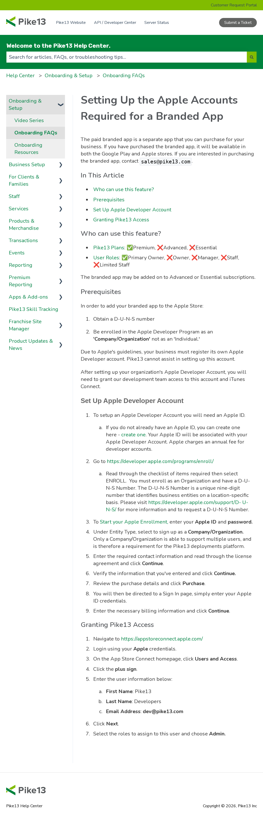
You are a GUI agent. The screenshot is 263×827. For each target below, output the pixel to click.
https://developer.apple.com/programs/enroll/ (160, 461)
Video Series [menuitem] (29, 120)
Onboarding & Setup (68, 75)
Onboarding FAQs (124, 75)
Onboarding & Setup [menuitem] (25, 104)
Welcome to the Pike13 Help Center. (58, 45)
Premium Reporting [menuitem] (20, 281)
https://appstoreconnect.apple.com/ (162, 638)
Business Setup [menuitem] (27, 164)
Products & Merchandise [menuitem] (24, 225)
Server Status (156, 22)
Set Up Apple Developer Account (132, 209)
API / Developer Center (115, 22)
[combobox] (126, 57)
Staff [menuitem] (14, 196)
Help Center (20, 75)
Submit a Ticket (238, 22)
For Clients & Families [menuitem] (24, 180)
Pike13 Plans (108, 247)
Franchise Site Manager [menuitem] (25, 325)
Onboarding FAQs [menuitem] (35, 132)
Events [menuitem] (17, 252)
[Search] (252, 57)
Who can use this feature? (123, 189)
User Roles (106, 257)
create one (133, 434)
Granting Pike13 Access (121, 219)
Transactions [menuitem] (23, 240)
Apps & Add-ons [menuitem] (28, 296)
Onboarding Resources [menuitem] (28, 149)
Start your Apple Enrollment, (134, 521)
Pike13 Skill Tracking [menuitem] (33, 309)
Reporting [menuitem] (20, 265)
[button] (61, 100)
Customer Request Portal (234, 5)
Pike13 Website (71, 22)
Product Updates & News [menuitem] (31, 345)
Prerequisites (109, 199)
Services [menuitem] (19, 208)
